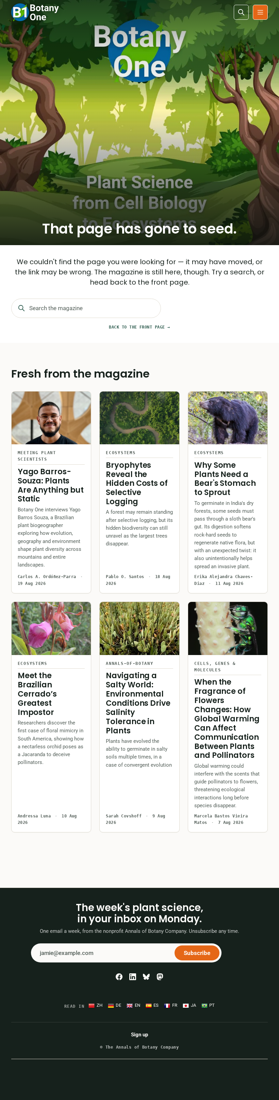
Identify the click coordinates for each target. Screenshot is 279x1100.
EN (137, 1005)
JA (193, 1005)
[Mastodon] (160, 976)
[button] (260, 12)
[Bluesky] (146, 976)
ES (156, 1005)
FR (174, 1005)
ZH (99, 1005)
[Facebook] (119, 976)
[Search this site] (241, 12)
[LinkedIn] (132, 976)
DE (118, 1005)
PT (212, 1005)
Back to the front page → (139, 327)
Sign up (139, 1035)
